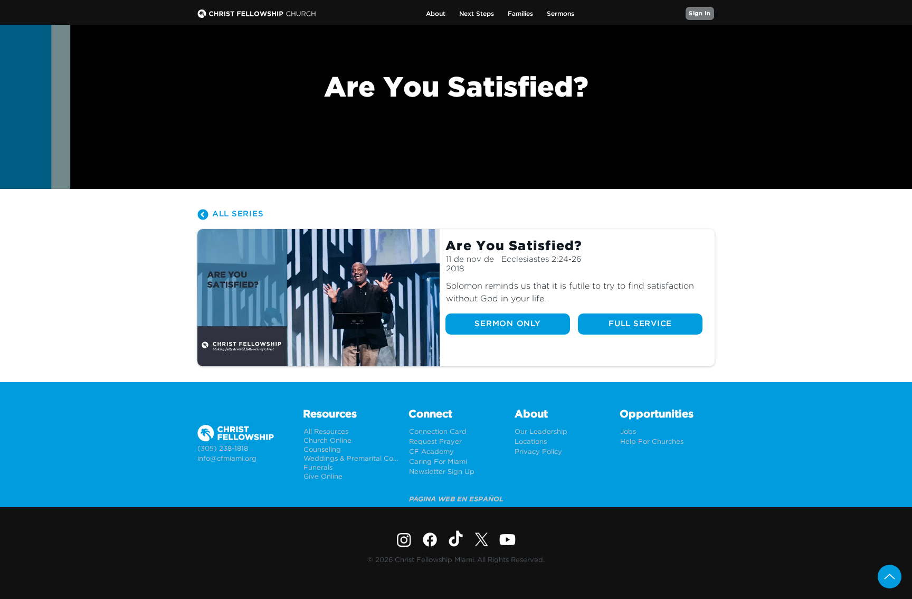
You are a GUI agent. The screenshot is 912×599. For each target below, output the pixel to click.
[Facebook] (430, 539)
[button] (435, 13)
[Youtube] (507, 539)
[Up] (889, 576)
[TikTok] (455, 539)
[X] (481, 539)
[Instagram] (404, 539)
